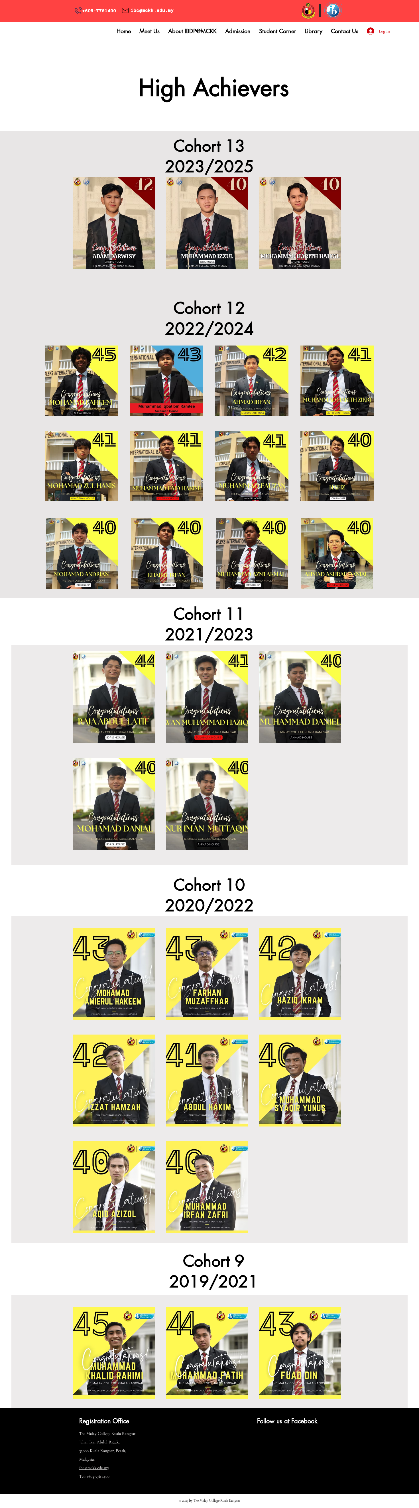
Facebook (304, 1421)
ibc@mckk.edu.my (152, 10)
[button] (149, 31)
